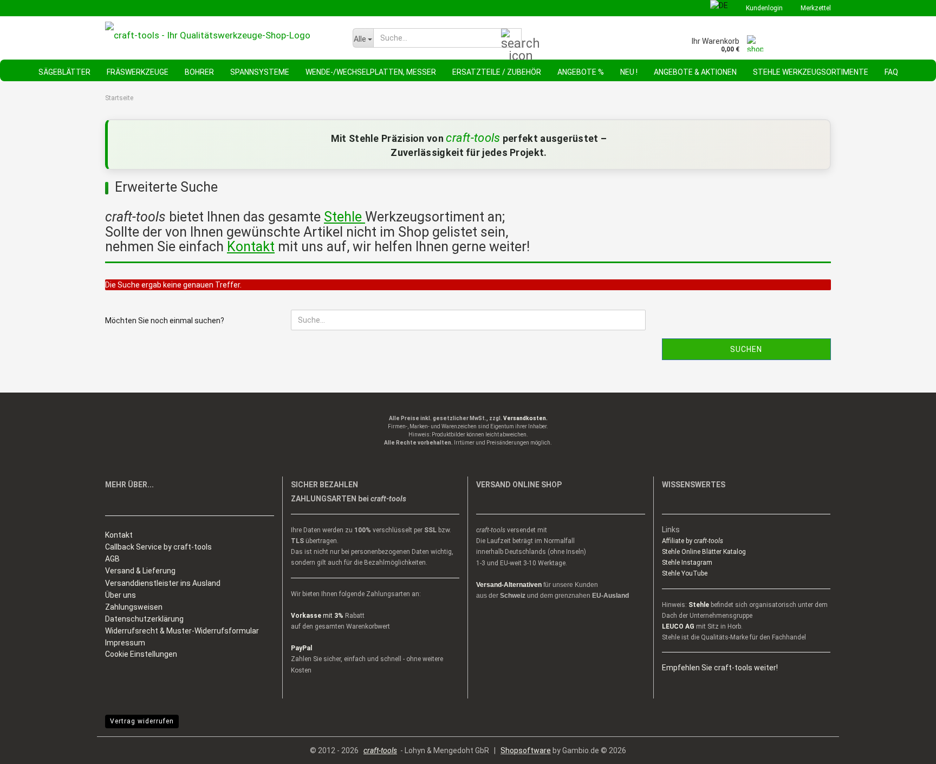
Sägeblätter (64, 72)
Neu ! (629, 72)
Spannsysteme (259, 72)
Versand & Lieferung (140, 570)
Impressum (125, 642)
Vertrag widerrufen (142, 721)
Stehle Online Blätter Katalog (704, 552)
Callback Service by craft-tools (158, 547)
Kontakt (119, 535)
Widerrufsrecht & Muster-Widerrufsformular (182, 630)
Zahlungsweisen (133, 607)
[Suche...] (511, 38)
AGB (112, 558)
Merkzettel (815, 8)
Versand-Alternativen (509, 585)
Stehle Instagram (687, 562)
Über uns (120, 595)
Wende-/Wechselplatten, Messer (371, 72)
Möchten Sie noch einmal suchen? (164, 320)
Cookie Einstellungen (141, 654)
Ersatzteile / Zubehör (496, 72)
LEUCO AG (678, 626)
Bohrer (199, 72)
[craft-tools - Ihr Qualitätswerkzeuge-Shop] (220, 35)
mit (317, 615)
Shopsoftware (525, 750)
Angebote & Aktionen (695, 72)
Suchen (746, 349)
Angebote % (580, 72)
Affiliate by (692, 541)
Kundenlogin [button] (763, 8)
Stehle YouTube (684, 573)
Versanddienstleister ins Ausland (162, 583)
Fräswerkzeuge (137, 72)
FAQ (891, 72)
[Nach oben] (906, 747)
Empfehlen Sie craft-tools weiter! (720, 667)
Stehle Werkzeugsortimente (810, 72)
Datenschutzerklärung (144, 619)
